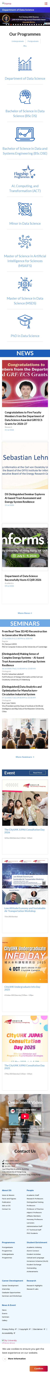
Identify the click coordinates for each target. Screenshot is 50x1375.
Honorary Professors (35, 1223)
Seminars (5, 1321)
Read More (37, 777)
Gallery (4, 1324)
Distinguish (6, 675)
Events (4, 1317)
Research (8, 431)
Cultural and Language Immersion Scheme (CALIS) (37, 1263)
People (30, 1194)
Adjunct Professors (34, 1216)
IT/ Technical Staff (34, 1234)
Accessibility (7, 1337)
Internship (6, 1293)
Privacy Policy (8, 1333)
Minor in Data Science (25, 227)
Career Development (12, 1285)
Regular (5, 645)
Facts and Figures (9, 1203)
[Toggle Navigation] (46, 3)
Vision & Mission (8, 1199)
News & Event (9, 1309)
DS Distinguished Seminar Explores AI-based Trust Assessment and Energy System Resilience (25, 502)
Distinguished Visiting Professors (35, 1208)
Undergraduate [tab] (18, 45)
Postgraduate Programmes (7, 1253)
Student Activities (34, 1258)
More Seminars (24, 761)
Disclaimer (38, 1333)
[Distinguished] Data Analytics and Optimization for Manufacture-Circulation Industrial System (22, 694)
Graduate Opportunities (11, 1296)
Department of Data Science (18, 10)
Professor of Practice (35, 1213)
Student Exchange (34, 1269)
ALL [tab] (25, 50)
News (4, 1314)
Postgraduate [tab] (33, 45)
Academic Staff (33, 1199)
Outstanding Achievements (32, 1273)
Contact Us (6, 1213)
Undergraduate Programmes (8, 1260)
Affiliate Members (34, 1220)
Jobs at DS (6, 1210)
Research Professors (35, 1203)
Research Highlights (34, 1290)
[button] (6, 28)
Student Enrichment (37, 1246)
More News (24, 617)
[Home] (6, 3)
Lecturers (30, 1227)
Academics (9, 587)
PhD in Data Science (25, 340)
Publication (6, 1206)
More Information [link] (17, 1359)
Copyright (24, 1333)
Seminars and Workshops (12, 1300)
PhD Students (32, 1237)
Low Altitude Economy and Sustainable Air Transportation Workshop (24, 913)
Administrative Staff (34, 1230)
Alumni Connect (33, 1255)
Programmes (8, 1246)
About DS (6, 1194)
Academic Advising (34, 1251)
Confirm (38, 1368)
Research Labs (32, 1293)
